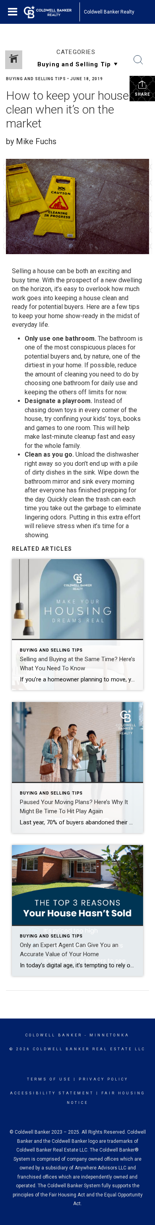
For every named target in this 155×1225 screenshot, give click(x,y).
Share (142, 94)
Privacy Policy (103, 1079)
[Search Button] (138, 60)
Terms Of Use (49, 1079)
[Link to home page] (51, 12)
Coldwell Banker (53, 1035)
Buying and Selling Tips (36, 79)
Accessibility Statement (52, 1093)
